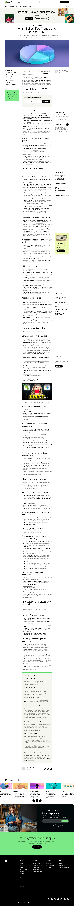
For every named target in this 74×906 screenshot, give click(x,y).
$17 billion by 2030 (32, 145)
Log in (57, 2)
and (35, 339)
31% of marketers (31, 447)
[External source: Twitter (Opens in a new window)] (52, 899)
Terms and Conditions (59, 131)
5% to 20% (36, 463)
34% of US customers (32, 409)
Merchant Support (37, 863)
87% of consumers (37, 416)
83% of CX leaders (27, 589)
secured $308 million (32, 654)
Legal (21, 875)
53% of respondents (28, 458)
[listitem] (37, 790)
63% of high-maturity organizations (31, 495)
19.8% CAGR (29, 285)
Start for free (65, 2)
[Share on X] (48, 769)
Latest (30, 6)
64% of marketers (27, 444)
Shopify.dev (48, 863)
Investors (22, 867)
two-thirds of (37, 361)
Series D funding (43, 654)
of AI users (41, 312)
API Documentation (50, 865)
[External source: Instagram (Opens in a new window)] (58, 899)
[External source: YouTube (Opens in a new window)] (55, 899)
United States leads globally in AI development (37, 755)
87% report (37, 307)
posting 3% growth (27, 200)
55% (29, 437)
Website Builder (23, 888)
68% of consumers (27, 566)
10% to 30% (26, 435)
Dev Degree (48, 867)
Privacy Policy (56, 826)
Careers (21, 865)
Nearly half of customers (29, 551)
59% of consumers (27, 555)
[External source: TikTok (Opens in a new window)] (61, 899)
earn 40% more (29, 442)
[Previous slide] (33, 800)
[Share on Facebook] (45, 769)
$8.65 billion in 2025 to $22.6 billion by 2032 (36, 629)
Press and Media (23, 869)
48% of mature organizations (30, 502)
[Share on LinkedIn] (51, 769)
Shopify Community (37, 871)
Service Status (23, 877)
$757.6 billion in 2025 (44, 738)
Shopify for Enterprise (64, 867)
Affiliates (22, 873)
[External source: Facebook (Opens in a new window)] (48, 899)
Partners (22, 871)
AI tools (46, 73)
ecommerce (47, 77)
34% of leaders (27, 505)
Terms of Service (22, 900)
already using (38, 352)
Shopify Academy (37, 869)
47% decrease (48, 413)
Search (65, 6)
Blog (6, 6)
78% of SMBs (34, 320)
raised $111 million (30, 658)
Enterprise (36, 2)
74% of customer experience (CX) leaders (33, 581)
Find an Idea (11, 6)
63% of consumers (27, 577)
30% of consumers (31, 365)
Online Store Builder (24, 886)
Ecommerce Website (24, 891)
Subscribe (65, 821)
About (21, 863)
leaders (30, 586)
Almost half (25, 370)
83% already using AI (45, 317)
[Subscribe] (67, 124)
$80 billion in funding (43, 228)
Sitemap (38, 900)
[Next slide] (40, 800)
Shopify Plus (62, 865)
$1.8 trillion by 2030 (42, 115)
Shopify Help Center (37, 865)
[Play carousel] (37, 800)
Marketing (25, 6)
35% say (25, 522)
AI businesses (39, 223)
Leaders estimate (27, 342)
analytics (25, 126)
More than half (26, 563)
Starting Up (18, 6)
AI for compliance (35, 517)
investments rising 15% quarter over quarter (34, 194)
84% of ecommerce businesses (31, 618)
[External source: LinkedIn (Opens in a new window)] (65, 899)
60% (27, 471)
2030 (25, 277)
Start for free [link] (46, 101)
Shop (60, 863)
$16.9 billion (32, 258)
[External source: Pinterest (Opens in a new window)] (68, 899)
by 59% (34, 255)
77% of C (25, 586)
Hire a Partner (36, 867)
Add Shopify (58, 366)
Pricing (30, 2)
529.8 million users (34, 282)
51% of (30, 250)
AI (32, 70)
